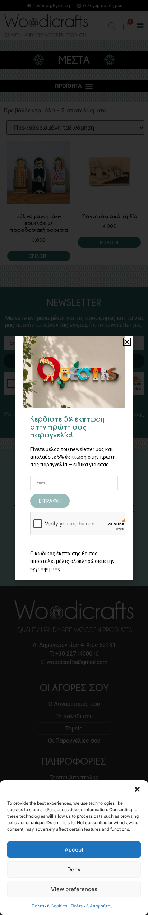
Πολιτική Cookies (49, 906)
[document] (74, 457)
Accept (74, 849)
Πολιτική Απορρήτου (92, 906)
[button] (137, 789)
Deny (74, 869)
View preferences (74, 889)
